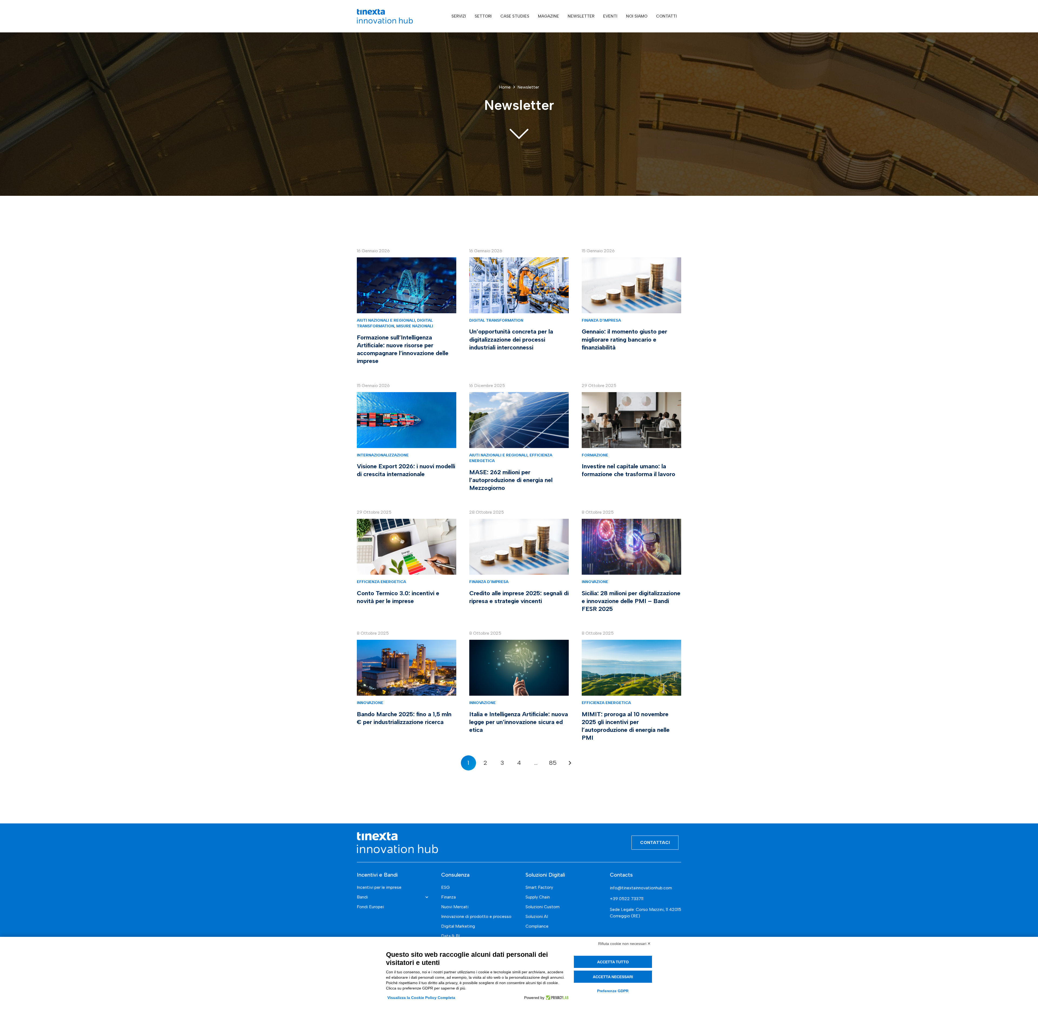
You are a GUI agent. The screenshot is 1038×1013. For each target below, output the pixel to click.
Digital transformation (496, 320)
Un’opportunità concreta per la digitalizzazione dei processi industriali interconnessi (511, 339)
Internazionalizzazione (383, 455)
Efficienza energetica (381, 581)
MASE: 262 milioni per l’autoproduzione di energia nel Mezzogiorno (511, 480)
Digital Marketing (458, 926)
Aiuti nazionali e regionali (386, 320)
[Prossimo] (569, 762)
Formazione (595, 455)
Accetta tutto (613, 962)
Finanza (448, 897)
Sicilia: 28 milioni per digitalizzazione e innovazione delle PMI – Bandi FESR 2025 (631, 601)
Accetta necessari (613, 977)
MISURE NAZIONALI (414, 326)
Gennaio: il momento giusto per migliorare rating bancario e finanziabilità (624, 339)
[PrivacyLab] (556, 997)
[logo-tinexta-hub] (385, 16)
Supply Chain (537, 897)
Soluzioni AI (536, 916)
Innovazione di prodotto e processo (476, 916)
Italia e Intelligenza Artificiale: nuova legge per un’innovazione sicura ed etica (518, 722)
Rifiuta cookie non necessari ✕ (624, 943)
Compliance (536, 926)
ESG (445, 887)
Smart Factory (539, 887)
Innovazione (595, 581)
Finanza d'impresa (601, 320)
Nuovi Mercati (454, 906)
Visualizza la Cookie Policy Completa (421, 997)
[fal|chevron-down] (519, 133)
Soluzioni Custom (542, 906)
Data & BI (450, 935)
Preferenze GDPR (612, 991)
